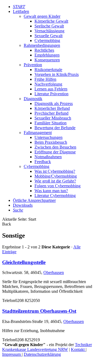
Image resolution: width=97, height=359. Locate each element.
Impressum (12, 354)
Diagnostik (33, 98)
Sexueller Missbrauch (52, 118)
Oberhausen (53, 272)
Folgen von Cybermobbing (57, 186)
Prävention (33, 64)
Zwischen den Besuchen (55, 147)
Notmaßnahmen (48, 156)
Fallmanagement (38, 132)
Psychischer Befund (51, 113)
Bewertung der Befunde (54, 127)
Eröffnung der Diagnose (55, 152)
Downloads (23, 205)
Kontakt (78, 349)
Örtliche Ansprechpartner (34, 200)
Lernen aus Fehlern (50, 89)
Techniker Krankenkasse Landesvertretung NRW (47, 347)
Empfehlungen (47, 55)
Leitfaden (21, 11)
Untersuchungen (48, 137)
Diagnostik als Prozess (53, 103)
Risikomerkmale (48, 69)
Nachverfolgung (48, 84)
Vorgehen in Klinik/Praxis (56, 74)
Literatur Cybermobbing (55, 195)
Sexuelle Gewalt (48, 35)
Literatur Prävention (51, 93)
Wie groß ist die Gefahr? (55, 181)
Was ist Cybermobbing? (54, 171)
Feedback (42, 161)
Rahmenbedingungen (42, 45)
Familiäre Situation (50, 123)
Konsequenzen (47, 60)
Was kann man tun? (51, 190)
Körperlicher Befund (52, 108)
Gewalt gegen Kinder (42, 16)
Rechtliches (44, 50)
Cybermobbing (47, 40)
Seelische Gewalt (49, 26)
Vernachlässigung (49, 31)
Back (6, 224)
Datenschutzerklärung (42, 354)
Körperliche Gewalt (51, 21)
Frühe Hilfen (45, 79)
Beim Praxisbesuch (50, 142)
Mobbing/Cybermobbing (55, 176)
